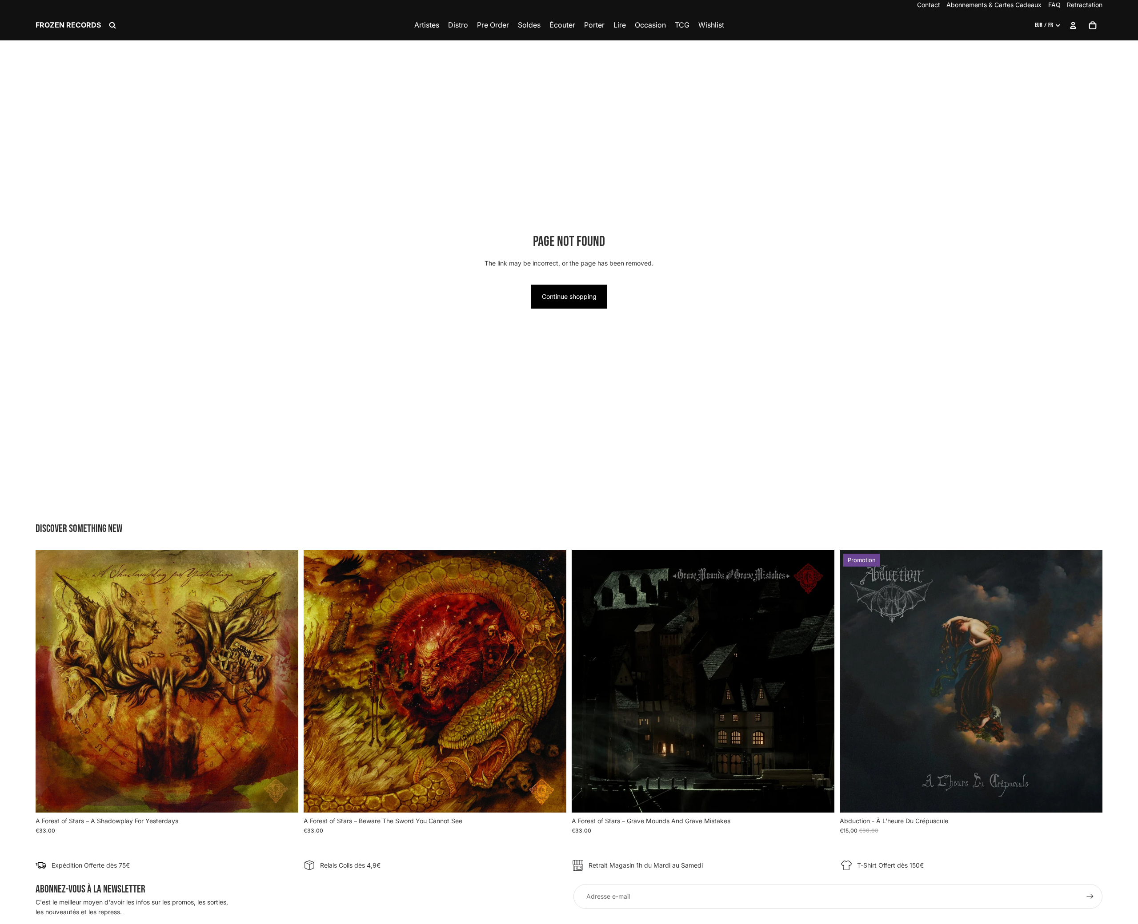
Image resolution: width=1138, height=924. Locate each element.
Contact (928, 4)
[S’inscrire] (1090, 896)
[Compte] (1073, 25)
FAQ (1054, 4)
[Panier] (1092, 25)
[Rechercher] (112, 25)
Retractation (1084, 4)
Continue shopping (569, 296)
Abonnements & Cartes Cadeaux (994, 4)
